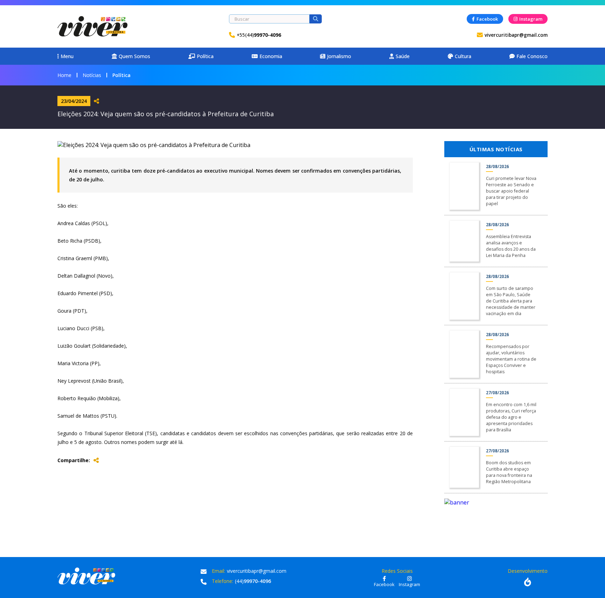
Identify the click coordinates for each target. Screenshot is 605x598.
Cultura (463, 56)
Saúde (403, 56)
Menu (67, 56)
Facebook (487, 19)
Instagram (530, 19)
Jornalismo (339, 56)
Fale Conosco (532, 56)
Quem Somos (134, 56)
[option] (496, 502)
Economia (270, 56)
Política (205, 56)
